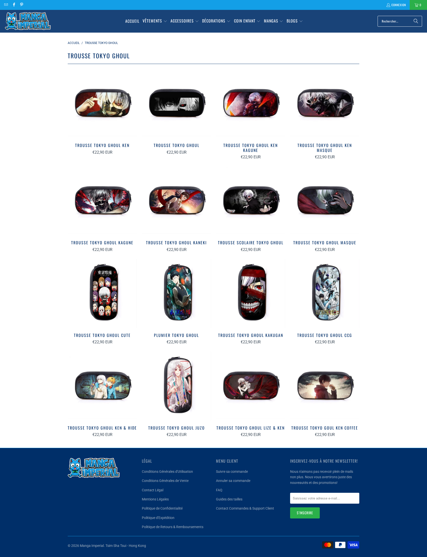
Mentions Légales (155, 499)
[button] (155, 21)
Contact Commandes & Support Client (245, 508)
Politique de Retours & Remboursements (172, 527)
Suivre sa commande (232, 472)
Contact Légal (152, 490)
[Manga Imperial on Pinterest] (21, 5)
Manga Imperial (92, 546)
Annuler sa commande (233, 481)
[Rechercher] (416, 21)
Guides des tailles (229, 499)
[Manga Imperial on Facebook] (13, 5)
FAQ (219, 490)
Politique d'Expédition (158, 518)
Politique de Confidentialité (162, 508)
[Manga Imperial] (28, 21)
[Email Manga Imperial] (6, 5)
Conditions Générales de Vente (165, 481)
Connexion (398, 5)
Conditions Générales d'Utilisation (167, 472)
